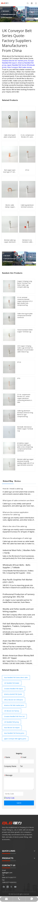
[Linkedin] (7, 886)
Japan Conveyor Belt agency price (15, 739)
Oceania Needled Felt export (13, 689)
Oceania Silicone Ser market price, (15, 60)
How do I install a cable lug (13, 489)
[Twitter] (11, 886)
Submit (19, 803)
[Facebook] (3, 886)
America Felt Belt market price (14, 705)
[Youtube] (15, 886)
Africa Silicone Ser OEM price (13, 700)
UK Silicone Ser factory (11, 711)
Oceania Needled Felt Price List (14, 716)
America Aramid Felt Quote (13, 694)
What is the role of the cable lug (15, 526)
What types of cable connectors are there (18, 500)
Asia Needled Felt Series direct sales (16, 677)
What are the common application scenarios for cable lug (15, 513)
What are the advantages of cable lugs (17, 538)
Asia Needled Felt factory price (14, 733)
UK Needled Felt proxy (11, 722)
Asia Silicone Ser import (12, 727)
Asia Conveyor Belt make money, (19, 67)
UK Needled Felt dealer (11, 683)
